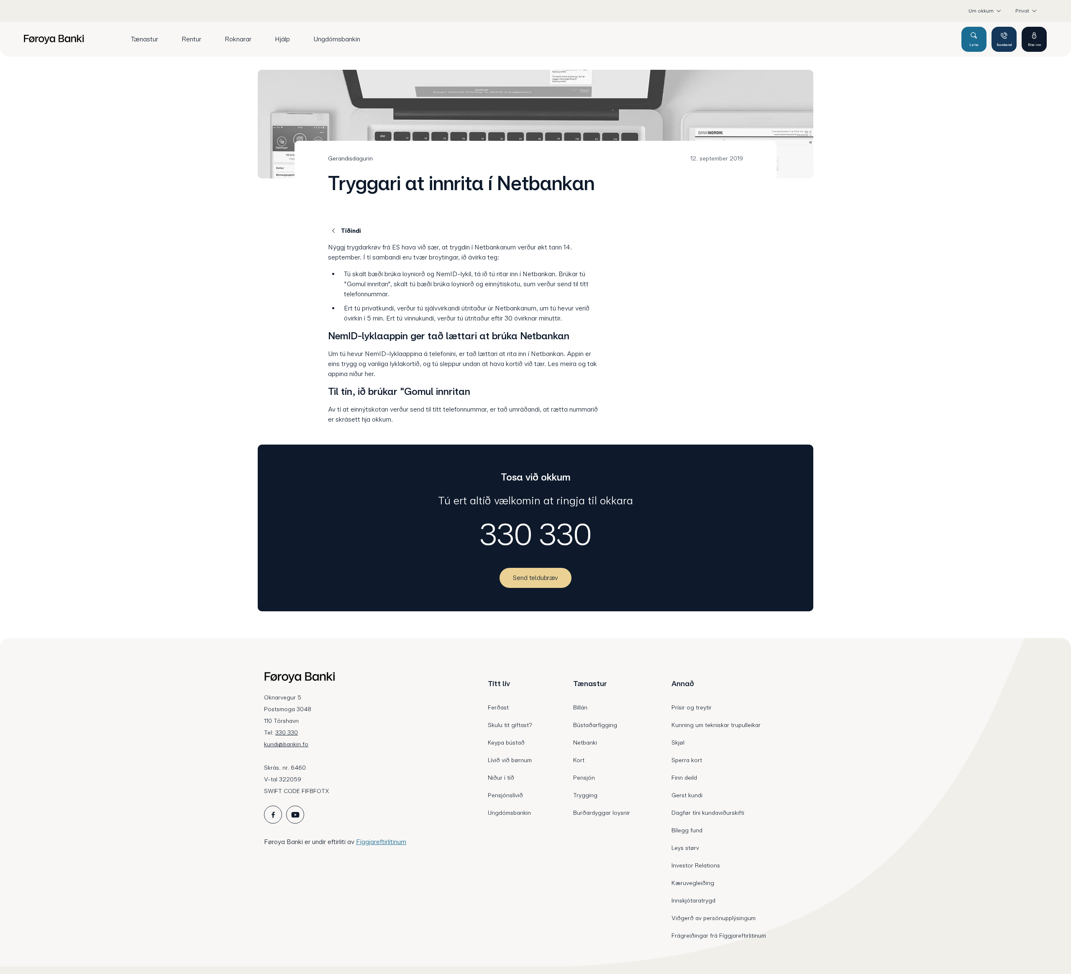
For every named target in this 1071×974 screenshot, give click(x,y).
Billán (580, 707)
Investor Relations (695, 865)
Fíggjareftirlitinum (381, 842)
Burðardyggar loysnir (601, 812)
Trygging (585, 795)
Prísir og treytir (691, 707)
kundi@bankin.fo (286, 744)
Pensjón (584, 777)
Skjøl (677, 742)
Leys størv (685, 847)
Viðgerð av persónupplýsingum (713, 918)
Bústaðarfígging (595, 725)
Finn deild (684, 777)
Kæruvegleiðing (692, 883)
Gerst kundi (686, 795)
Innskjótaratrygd (693, 900)
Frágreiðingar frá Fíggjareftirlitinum (718, 935)
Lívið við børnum (510, 760)
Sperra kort (686, 760)
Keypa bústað (506, 742)
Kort (578, 760)
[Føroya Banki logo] (53, 39)
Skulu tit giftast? (510, 725)
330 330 (536, 534)
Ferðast (498, 707)
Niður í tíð (501, 777)
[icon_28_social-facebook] (273, 815)
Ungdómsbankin (509, 812)
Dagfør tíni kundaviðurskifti (707, 812)
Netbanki (585, 742)
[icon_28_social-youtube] (295, 815)
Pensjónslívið (505, 795)
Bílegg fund (686, 830)
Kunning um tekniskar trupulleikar (716, 725)
